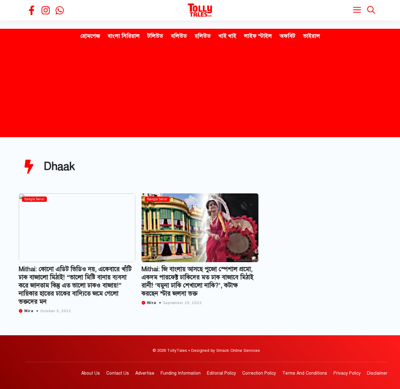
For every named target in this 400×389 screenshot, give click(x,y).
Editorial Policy (221, 373)
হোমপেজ (90, 35)
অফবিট (287, 35)
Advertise (144, 373)
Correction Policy (259, 373)
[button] (371, 10)
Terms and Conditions (304, 373)
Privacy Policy (347, 373)
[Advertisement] (200, 90)
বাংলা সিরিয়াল (124, 35)
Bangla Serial (34, 199)
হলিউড (203, 35)
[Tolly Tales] (200, 10)
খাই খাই (227, 35)
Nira (28, 310)
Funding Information (181, 373)
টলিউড (155, 35)
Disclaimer (377, 373)
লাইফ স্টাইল (258, 35)
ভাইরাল (311, 35)
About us (90, 373)
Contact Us (117, 373)
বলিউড (179, 35)
